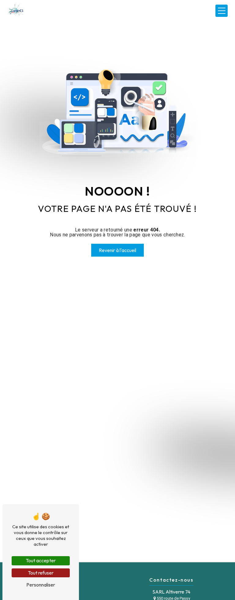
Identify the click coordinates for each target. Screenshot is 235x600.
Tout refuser (41, 573)
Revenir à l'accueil (117, 250)
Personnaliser (40, 585)
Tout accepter (41, 560)
